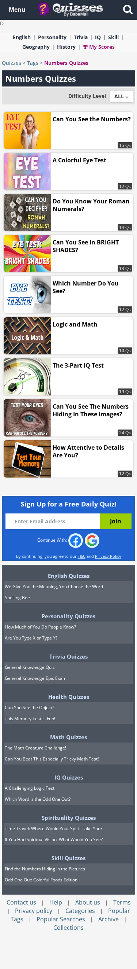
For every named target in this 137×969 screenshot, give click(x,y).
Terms (122, 902)
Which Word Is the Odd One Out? (38, 799)
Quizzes (11, 62)
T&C (81, 556)
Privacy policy (33, 911)
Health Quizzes (68, 696)
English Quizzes (69, 575)
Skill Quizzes (68, 858)
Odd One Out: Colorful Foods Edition (41, 880)
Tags (32, 62)
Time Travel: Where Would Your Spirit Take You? (53, 828)
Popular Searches (61, 919)
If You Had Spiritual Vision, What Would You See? (54, 839)
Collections (68, 928)
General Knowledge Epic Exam (35, 678)
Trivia (81, 37)
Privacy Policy (108, 556)
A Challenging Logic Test (29, 788)
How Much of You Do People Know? (40, 627)
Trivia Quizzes (68, 656)
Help (55, 902)
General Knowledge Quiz (30, 667)
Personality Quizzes (68, 616)
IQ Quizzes (68, 777)
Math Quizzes (68, 737)
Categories (80, 911)
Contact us (21, 902)
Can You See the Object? (29, 707)
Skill (113, 37)
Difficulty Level (87, 95)
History (66, 46)
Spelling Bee (17, 597)
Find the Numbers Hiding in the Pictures (45, 869)
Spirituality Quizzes (69, 817)
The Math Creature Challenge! (35, 748)
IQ (98, 37)
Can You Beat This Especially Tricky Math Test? (52, 759)
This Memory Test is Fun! (30, 718)
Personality (52, 37)
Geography (36, 46)
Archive (108, 919)
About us (87, 902)
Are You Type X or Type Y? (31, 638)
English (22, 37)
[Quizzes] (73, 8)
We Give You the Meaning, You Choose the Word (54, 586)
